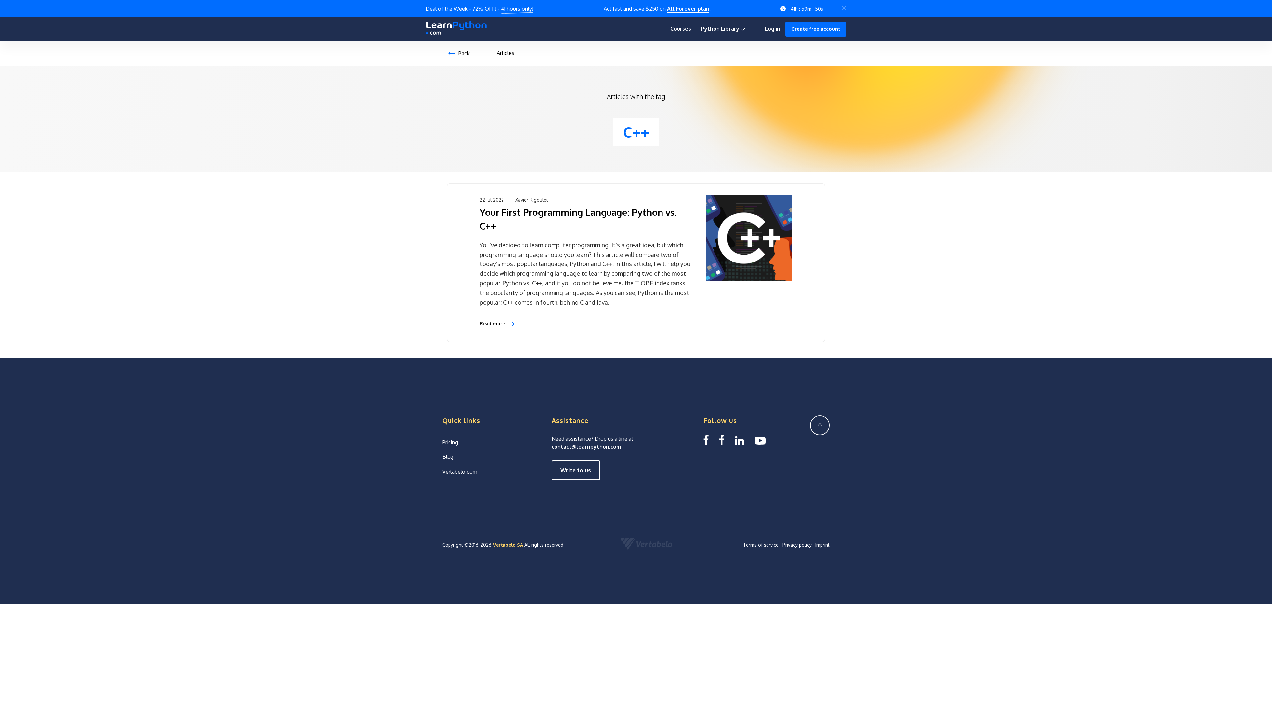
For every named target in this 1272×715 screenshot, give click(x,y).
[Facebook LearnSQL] (706, 440)
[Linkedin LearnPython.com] (739, 440)
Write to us (575, 470)
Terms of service (761, 545)
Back (464, 53)
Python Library (721, 28)
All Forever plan (688, 8)
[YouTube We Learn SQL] (760, 440)
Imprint (822, 545)
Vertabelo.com (459, 471)
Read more (492, 323)
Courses (680, 28)
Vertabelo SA (508, 545)
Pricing (450, 442)
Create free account (815, 29)
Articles (505, 53)
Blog (447, 457)
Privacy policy (797, 545)
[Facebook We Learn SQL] (721, 440)
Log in (772, 28)
